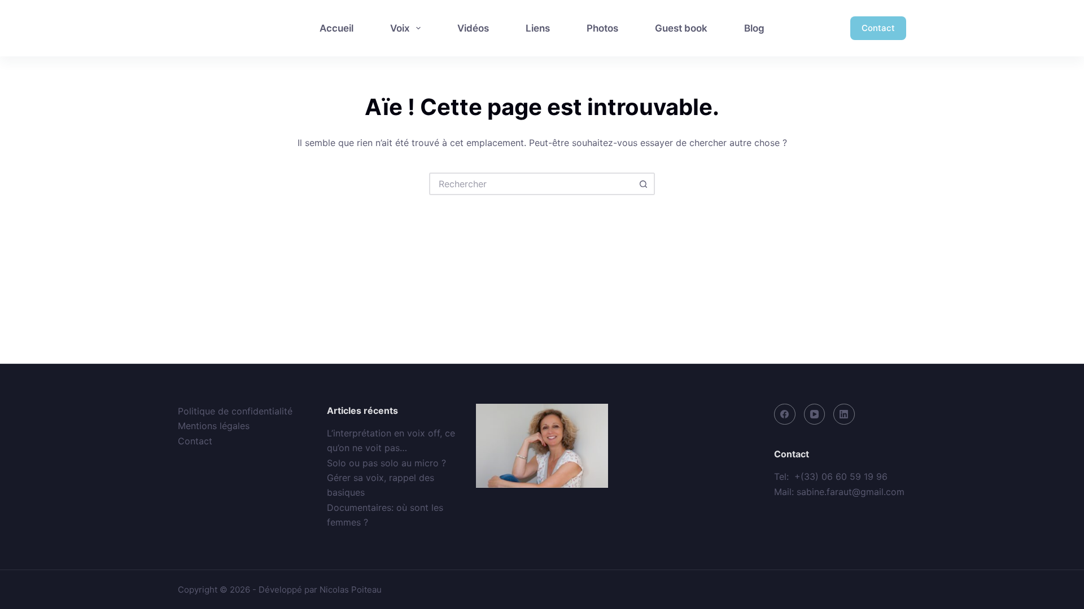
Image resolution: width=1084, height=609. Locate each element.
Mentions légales (214, 425)
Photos (602, 28)
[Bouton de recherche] (643, 184)
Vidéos (473, 28)
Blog (754, 28)
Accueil (336, 28)
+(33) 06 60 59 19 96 (841, 476)
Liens (538, 28)
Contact (878, 28)
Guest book (681, 28)
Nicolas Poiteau (351, 589)
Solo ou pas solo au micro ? (386, 463)
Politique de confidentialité (235, 411)
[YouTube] (814, 414)
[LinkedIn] (844, 414)
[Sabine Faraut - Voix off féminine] (227, 28)
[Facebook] (784, 414)
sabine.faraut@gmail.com (850, 491)
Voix (400, 28)
